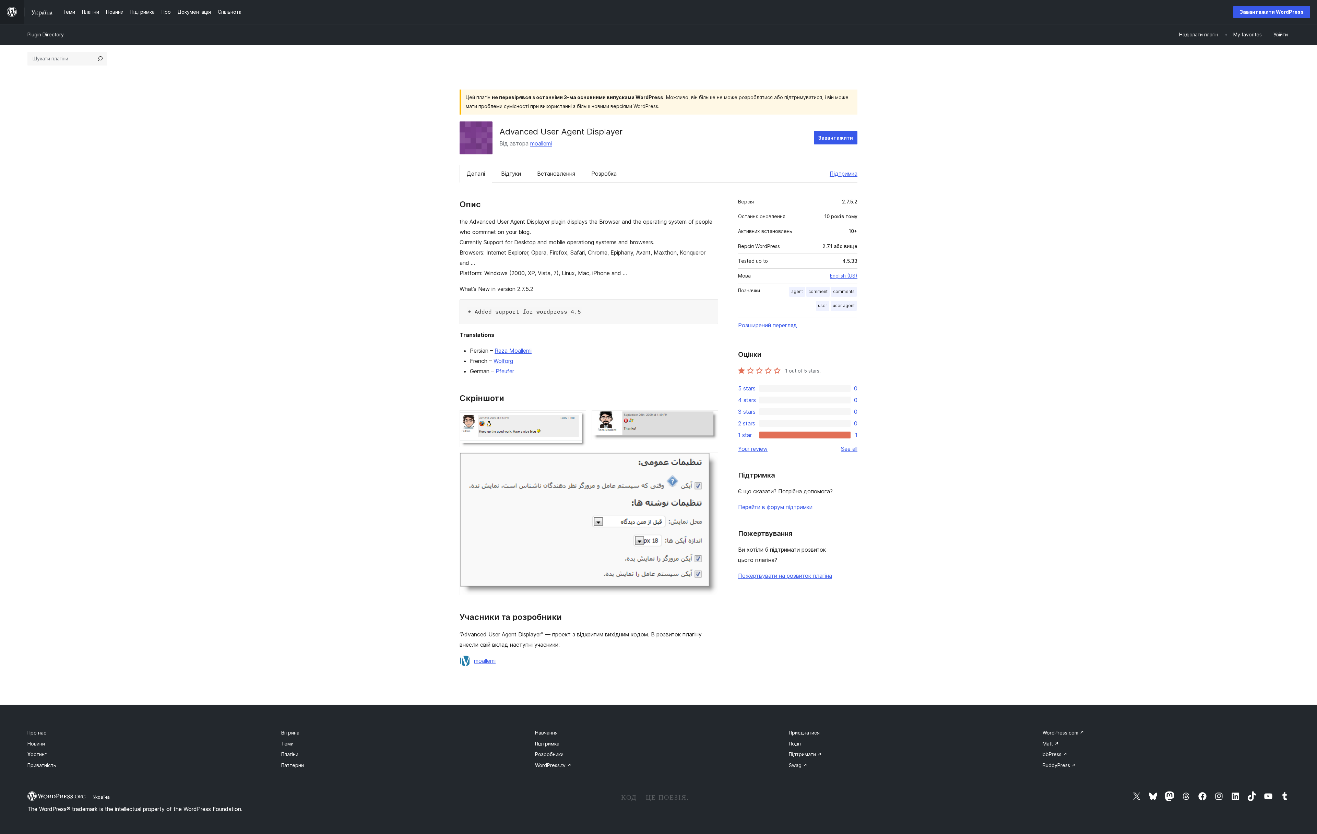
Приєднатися (804, 733)
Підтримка (843, 173)
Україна (101, 797)
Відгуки (511, 173)
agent (797, 291)
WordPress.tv (553, 765)
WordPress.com (1063, 733)
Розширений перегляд (767, 325)
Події (795, 744)
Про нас (36, 733)
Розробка (604, 173)
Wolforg (503, 360)
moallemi (541, 143)
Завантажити (835, 138)
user (822, 305)
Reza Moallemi (513, 350)
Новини (36, 744)
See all (849, 448)
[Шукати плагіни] (100, 59)
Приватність (41, 765)
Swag (798, 765)
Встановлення (556, 173)
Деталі (476, 173)
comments (844, 291)
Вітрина (290, 733)
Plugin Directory (45, 34)
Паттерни (292, 765)
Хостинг (37, 754)
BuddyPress (1059, 765)
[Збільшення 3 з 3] (708, 461)
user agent (844, 305)
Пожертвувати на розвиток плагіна (785, 575)
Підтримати (805, 754)
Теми (287, 744)
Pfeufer (505, 371)
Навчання (546, 733)
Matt (1051, 744)
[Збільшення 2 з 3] (708, 419)
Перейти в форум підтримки (775, 507)
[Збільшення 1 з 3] (576, 419)
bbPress (1055, 754)
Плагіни (289, 754)
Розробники (549, 754)
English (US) (843, 276)
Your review (753, 448)
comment (818, 291)
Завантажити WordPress (1272, 12)
